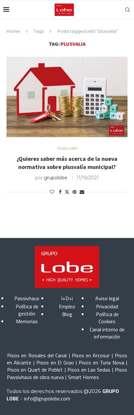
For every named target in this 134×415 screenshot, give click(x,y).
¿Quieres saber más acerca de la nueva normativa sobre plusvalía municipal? (67, 162)
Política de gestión (27, 309)
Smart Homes (83, 377)
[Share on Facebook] (60, 192)
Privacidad (107, 306)
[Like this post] (52, 192)
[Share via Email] (82, 192)
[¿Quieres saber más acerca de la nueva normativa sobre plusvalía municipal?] (67, 97)
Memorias (27, 321)
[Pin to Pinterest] (74, 192)
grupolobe (55, 178)
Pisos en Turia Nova (101, 362)
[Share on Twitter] (67, 192)
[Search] (127, 9)
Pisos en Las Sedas (88, 370)
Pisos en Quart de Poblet (35, 370)
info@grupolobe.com (47, 398)
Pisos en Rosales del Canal (37, 355)
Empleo (67, 306)
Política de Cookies (107, 317)
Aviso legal (107, 298)
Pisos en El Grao (55, 362)
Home (13, 31)
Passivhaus (26, 298)
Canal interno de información (107, 333)
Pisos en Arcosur (91, 355)
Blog (67, 314)
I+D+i (67, 298)
